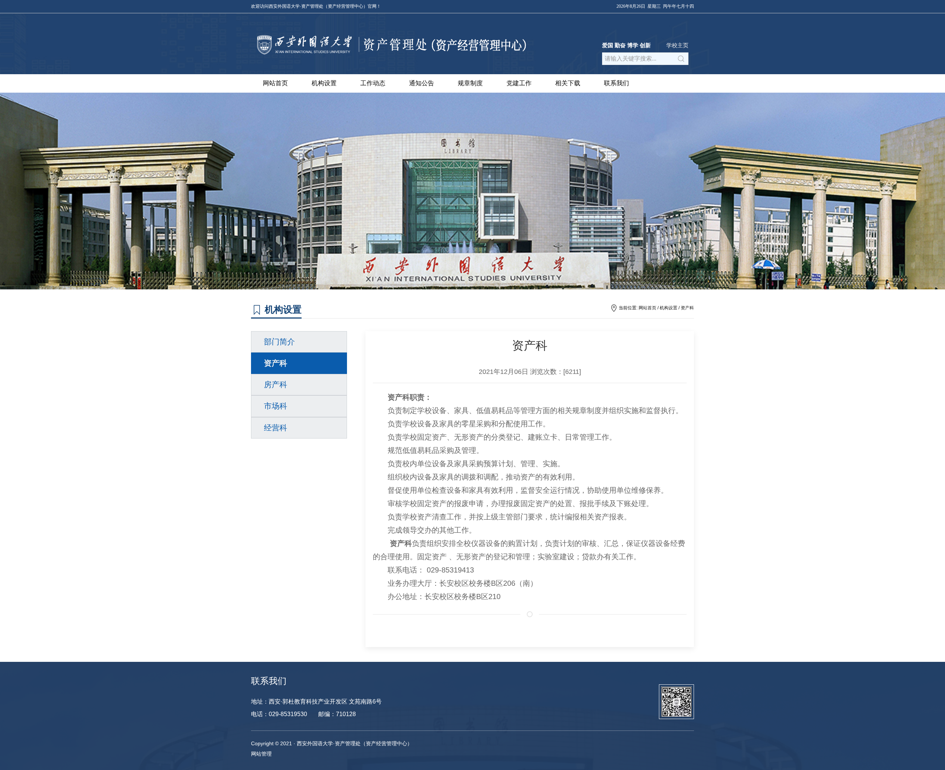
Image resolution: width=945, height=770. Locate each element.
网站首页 (275, 83)
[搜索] (681, 58)
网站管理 (261, 754)
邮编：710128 (337, 714)
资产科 (687, 307)
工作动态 (372, 83)
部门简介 (279, 341)
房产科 (275, 384)
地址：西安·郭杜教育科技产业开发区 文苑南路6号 (316, 701)
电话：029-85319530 (279, 714)
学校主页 (677, 45)
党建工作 (519, 83)
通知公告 (421, 83)
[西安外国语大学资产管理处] (389, 56)
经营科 (275, 427)
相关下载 (567, 83)
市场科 (275, 406)
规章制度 (470, 83)
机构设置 (324, 83)
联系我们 (616, 83)
